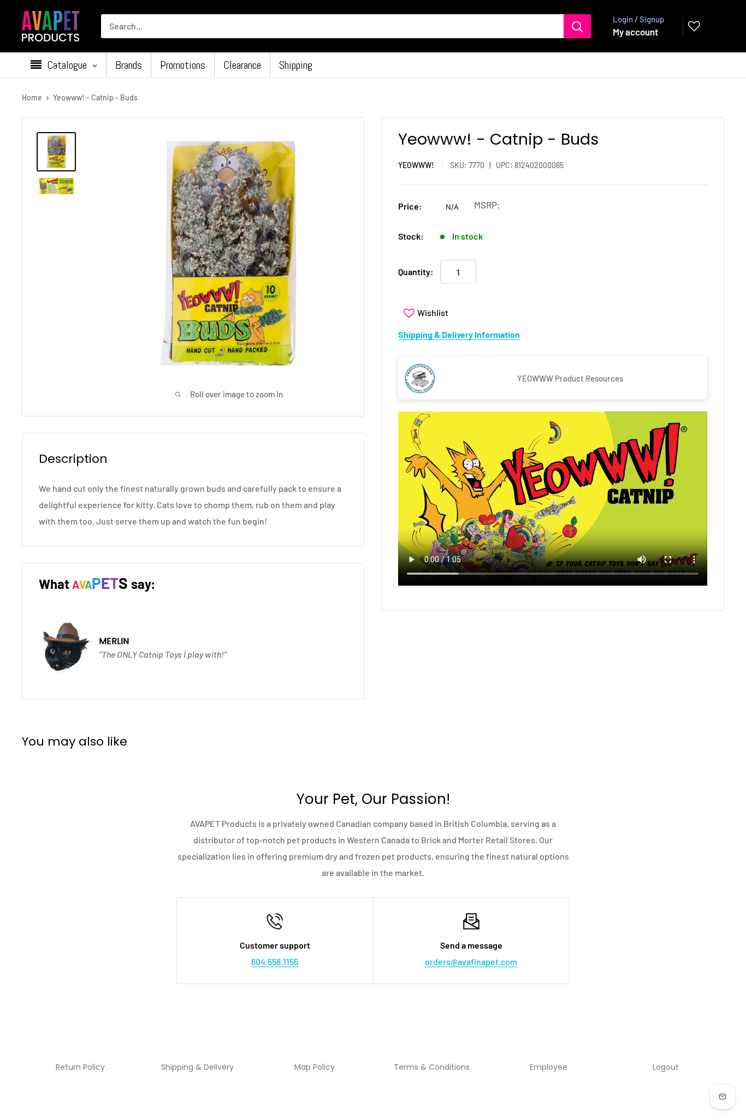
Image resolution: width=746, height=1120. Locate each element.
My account (635, 31)
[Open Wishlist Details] (694, 26)
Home (32, 97)
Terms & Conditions (432, 1067)
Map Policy (314, 1067)
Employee (548, 1067)
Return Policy (80, 1067)
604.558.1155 (274, 961)
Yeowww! (416, 165)
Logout (666, 1067)
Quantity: (416, 272)
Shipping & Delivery (197, 1067)
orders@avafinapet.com (471, 961)
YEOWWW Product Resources (570, 378)
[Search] (577, 26)
